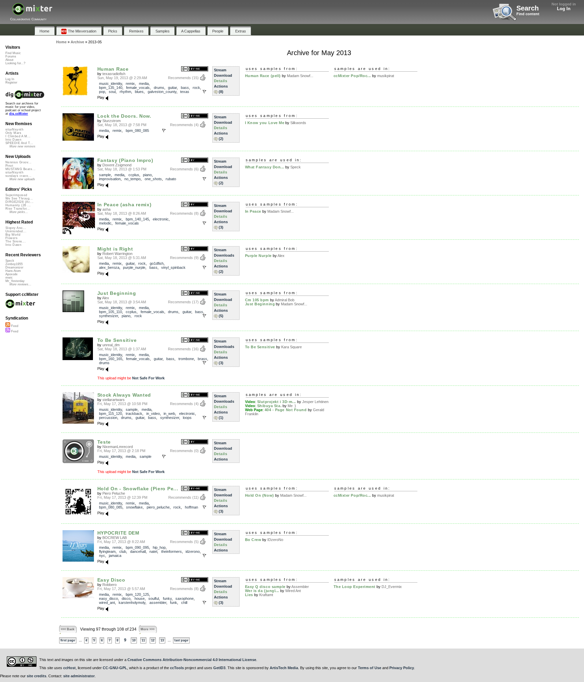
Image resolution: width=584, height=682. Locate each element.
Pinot (9, 165)
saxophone (184, 598)
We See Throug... (19, 198)
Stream (220, 70)
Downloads (224, 255)
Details (220, 81)
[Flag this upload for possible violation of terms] (204, 92)
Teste (104, 442)
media (144, 83)
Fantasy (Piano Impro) (125, 160)
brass (202, 359)
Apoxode (11, 274)
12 (152, 640)
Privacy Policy (401, 668)
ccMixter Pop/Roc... (352, 76)
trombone (186, 359)
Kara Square (291, 347)
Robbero (109, 585)
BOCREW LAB (114, 538)
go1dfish (157, 263)
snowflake (134, 507)
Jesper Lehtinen (315, 402)
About (9, 60)
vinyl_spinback (173, 267)
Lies (249, 595)
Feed (14, 326)
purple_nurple (134, 267)
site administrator (79, 676)
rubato (171, 179)
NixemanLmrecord (117, 447)
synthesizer (108, 316)
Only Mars (13, 133)
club (122, 551)
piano (147, 175)
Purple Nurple (258, 256)
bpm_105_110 (110, 312)
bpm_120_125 (137, 594)
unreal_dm (111, 345)
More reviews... (20, 284)
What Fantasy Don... (264, 167)
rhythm (125, 92)
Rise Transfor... (17, 208)
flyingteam (107, 551)
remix (130, 83)
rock (196, 88)
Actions (221, 86)
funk (173, 603)
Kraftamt (266, 595)
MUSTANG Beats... (20, 169)
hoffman (191, 507)
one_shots (153, 179)
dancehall (138, 551)
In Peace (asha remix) (124, 204)
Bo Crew (253, 540)
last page (181, 640)
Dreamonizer (14, 267)
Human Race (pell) (263, 76)
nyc (102, 556)
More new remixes (22, 146)
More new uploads (22, 179)
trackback (134, 413)
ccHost (69, 668)
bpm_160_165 (110, 359)
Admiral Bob (284, 300)
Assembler (300, 587)
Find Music (13, 53)
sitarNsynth (14, 129)
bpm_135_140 (110, 88)
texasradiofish (113, 74)
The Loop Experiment (354, 587)
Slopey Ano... (15, 228)
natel (153, 551)
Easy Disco (111, 580)
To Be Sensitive (117, 340)
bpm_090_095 (137, 547)
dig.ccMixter (18, 113)
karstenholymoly (132, 603)
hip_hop (159, 547)
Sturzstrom (111, 121)
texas (184, 92)
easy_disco (108, 598)
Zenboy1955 (14, 264)
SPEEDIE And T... (19, 143)
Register (11, 82)
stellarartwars (113, 400)
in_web (169, 413)
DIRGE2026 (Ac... (19, 202)
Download (223, 75)
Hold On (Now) (259, 495)
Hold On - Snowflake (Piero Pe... (137, 488)
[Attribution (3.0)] (194, 160)
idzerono (193, 551)
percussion (108, 418)
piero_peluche (158, 507)
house (140, 598)
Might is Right (115, 249)
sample (105, 175)
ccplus (133, 175)
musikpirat (385, 76)
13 (162, 640)
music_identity (110, 83)
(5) (221, 316)
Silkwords (298, 123)
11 (143, 640)
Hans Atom (13, 271)
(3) (221, 227)
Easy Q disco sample (265, 587)
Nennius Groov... (18, 162)
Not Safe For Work (148, 378)
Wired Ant (293, 591)
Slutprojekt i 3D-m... (276, 402)
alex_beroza (109, 267)
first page (67, 640)
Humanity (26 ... (18, 205)
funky (167, 598)
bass (185, 88)
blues (139, 92)
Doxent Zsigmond (116, 165)
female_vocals (138, 88)
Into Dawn (13, 139)
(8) (221, 92)
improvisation (110, 179)
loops (187, 418)
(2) (221, 139)
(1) (221, 418)
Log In (563, 8)
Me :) (292, 406)
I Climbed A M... (17, 136)
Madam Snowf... (300, 76)
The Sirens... (15, 241)
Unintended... (15, 231)
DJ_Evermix (392, 587)
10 (134, 640)
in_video (153, 413)
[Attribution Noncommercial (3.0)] (194, 69)
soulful (153, 598)
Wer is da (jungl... (262, 591)
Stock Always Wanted (124, 395)
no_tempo (132, 179)
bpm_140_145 (137, 219)
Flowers (11, 238)
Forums (10, 56)
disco (126, 598)
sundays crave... (18, 176)
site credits (36, 676)
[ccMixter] (32, 12)
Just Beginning (116, 293)
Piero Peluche (113, 493)
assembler (157, 603)
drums (159, 88)
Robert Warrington (117, 254)
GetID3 (219, 668)
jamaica (115, 556)
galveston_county (162, 92)
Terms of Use (369, 668)
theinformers (171, 551)
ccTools (177, 668)
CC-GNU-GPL (115, 668)
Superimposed (16, 195)
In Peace (253, 211)
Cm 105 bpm (257, 300)
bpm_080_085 (137, 130)
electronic (161, 219)
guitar (172, 88)
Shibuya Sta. (269, 406)
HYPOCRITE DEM (118, 533)
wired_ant (107, 603)
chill (184, 603)
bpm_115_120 (110, 413)
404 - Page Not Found (286, 410)
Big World (12, 234)
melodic (105, 223)
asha (106, 209)
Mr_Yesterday (15, 281)
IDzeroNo (275, 540)
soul (112, 92)
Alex (281, 256)
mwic (9, 277)
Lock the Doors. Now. (124, 116)
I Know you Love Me (265, 123)
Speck (295, 167)
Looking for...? (15, 63)
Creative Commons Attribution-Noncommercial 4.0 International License (191, 660)
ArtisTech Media (284, 668)
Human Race (113, 69)
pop (102, 92)
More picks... (18, 212)
